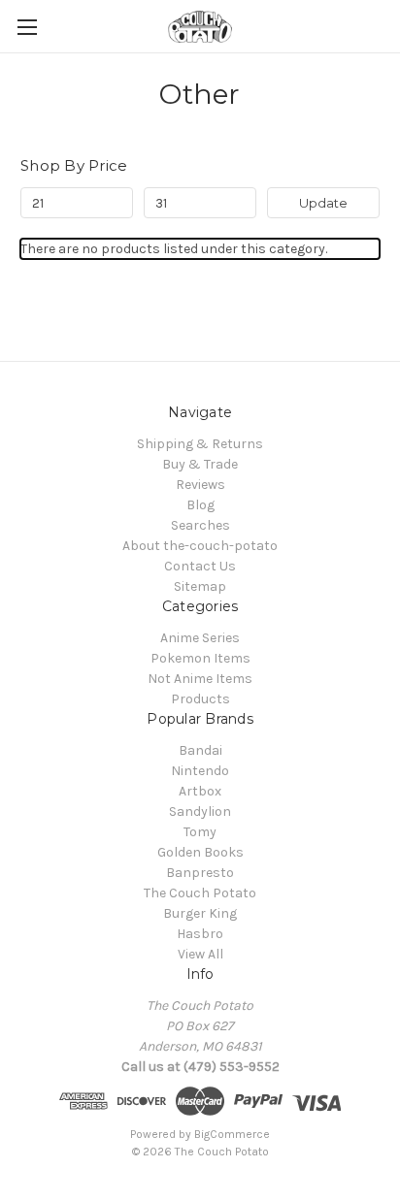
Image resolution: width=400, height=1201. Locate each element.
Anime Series (200, 638)
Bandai (200, 750)
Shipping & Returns (200, 444)
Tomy (200, 832)
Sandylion (200, 811)
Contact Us (200, 566)
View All (200, 954)
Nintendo (200, 771)
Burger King (200, 913)
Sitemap (200, 586)
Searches (200, 525)
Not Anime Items (200, 678)
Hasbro (200, 933)
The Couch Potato (200, 893)
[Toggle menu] (26, 26)
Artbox (200, 791)
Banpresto (200, 872)
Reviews (200, 484)
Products (200, 699)
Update (323, 203)
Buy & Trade (200, 464)
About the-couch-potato (200, 545)
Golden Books (200, 852)
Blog (200, 505)
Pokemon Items (200, 658)
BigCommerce (232, 1134)
